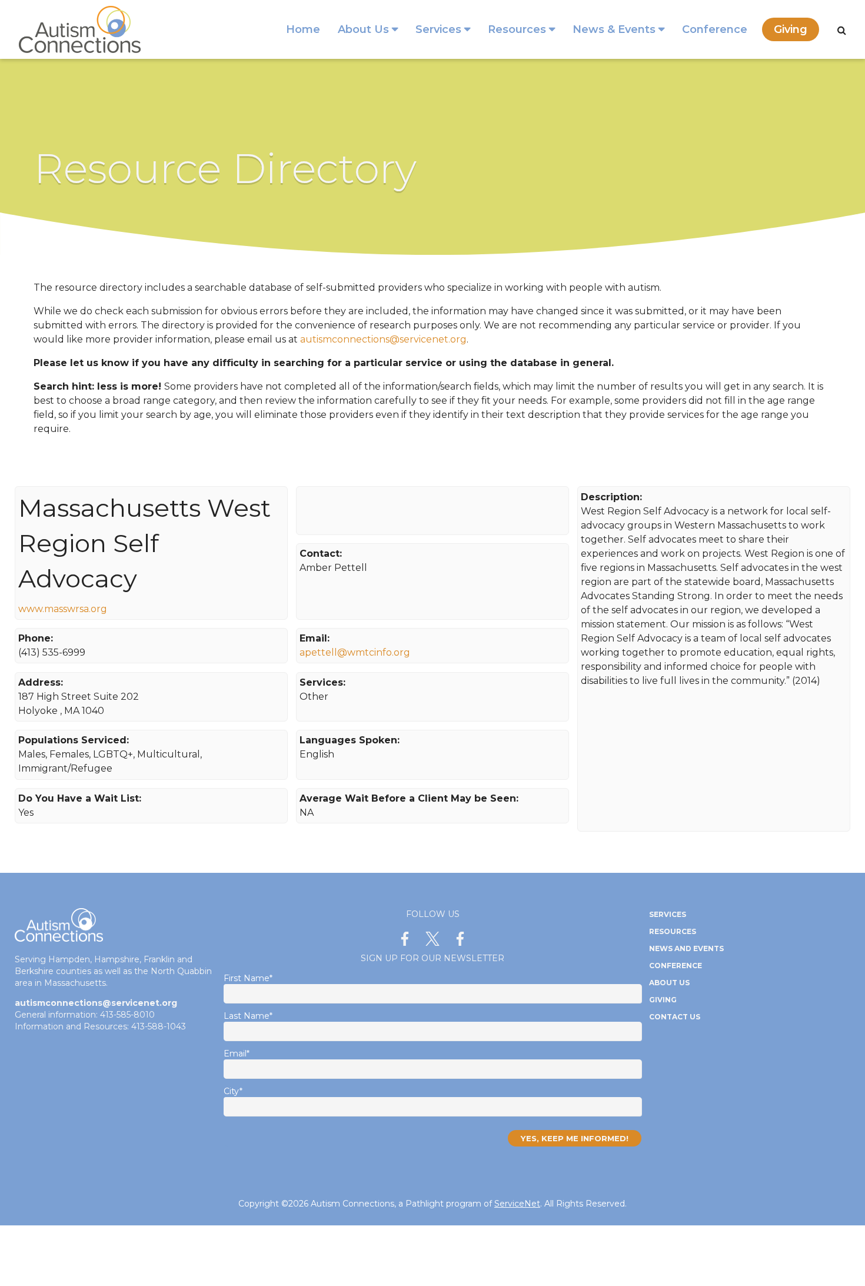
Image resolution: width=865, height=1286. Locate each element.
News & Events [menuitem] (614, 29)
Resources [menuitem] (517, 29)
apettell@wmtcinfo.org (355, 652)
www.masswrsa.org (62, 608)
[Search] (841, 30)
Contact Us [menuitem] (674, 1016)
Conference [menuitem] (714, 29)
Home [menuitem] (303, 29)
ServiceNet (517, 1203)
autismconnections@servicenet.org (383, 339)
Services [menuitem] (438, 29)
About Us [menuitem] (363, 29)
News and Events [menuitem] (686, 948)
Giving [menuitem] (790, 29)
